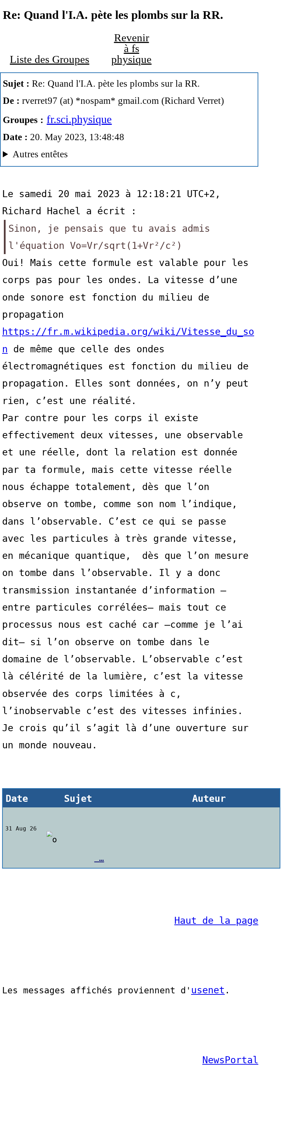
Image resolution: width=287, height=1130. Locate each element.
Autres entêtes (40, 154)
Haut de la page (216, 920)
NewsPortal (230, 1060)
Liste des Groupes (49, 59)
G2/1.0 (93, 156)
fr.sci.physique (79, 119)
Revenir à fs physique (131, 48)
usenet (208, 990)
